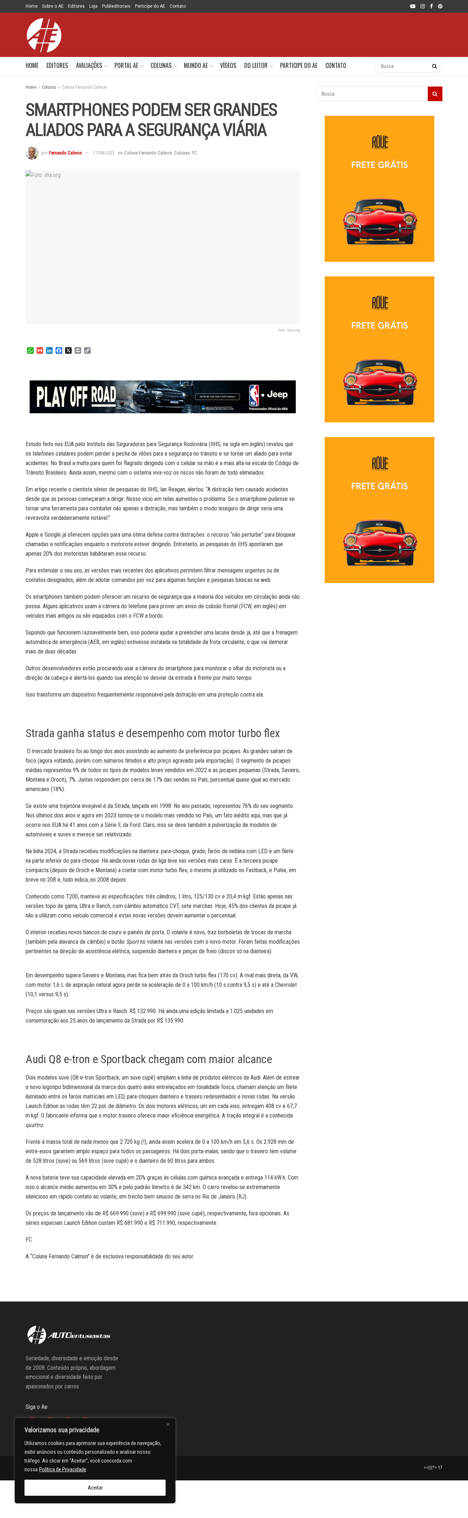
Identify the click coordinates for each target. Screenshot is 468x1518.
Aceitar (95, 1488)
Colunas (161, 65)
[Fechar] (167, 1424)
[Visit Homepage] (44, 35)
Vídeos (228, 65)
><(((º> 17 (433, 1467)
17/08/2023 (103, 153)
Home (32, 6)
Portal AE (126, 65)
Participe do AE (150, 6)
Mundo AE (196, 65)
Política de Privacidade (62, 1469)
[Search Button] (362, 66)
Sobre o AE (53, 6)
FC (194, 153)
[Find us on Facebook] (431, 6)
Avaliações (89, 65)
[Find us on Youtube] (412, 6)
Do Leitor (256, 65)
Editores (76, 6)
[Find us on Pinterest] (440, 6)
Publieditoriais (116, 6)
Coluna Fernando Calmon (84, 87)
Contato (178, 6)
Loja (93, 6)
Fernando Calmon (65, 153)
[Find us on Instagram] (422, 6)
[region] (95, 1460)
